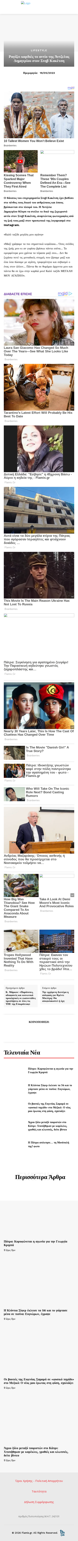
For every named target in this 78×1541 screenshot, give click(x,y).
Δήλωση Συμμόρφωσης (39, 1502)
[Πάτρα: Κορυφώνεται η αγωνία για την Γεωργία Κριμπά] (14, 1070)
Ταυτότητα (39, 1491)
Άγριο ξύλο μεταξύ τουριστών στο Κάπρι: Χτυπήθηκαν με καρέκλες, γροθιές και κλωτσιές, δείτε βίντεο (47, 1125)
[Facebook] (21, 1031)
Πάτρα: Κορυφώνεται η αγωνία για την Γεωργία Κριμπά (50, 1070)
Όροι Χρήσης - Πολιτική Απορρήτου (39, 1481)
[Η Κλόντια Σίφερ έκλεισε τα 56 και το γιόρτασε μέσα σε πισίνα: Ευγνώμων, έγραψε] (14, 1088)
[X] (30, 1031)
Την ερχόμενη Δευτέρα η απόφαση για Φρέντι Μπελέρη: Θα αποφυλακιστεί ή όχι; (55, 996)
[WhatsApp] (47, 1031)
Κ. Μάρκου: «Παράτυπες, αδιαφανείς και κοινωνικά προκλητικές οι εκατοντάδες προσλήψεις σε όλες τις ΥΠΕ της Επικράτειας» (21, 998)
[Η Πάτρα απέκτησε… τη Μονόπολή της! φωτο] (14, 1144)
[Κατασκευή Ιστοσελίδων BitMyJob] (62, 1532)
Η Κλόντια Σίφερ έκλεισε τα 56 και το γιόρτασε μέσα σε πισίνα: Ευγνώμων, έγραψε (50, 1088)
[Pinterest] (39, 1031)
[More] (56, 1031)
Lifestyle (39, 50)
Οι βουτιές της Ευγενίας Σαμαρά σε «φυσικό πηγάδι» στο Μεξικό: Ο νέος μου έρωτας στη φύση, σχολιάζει (49, 1107)
